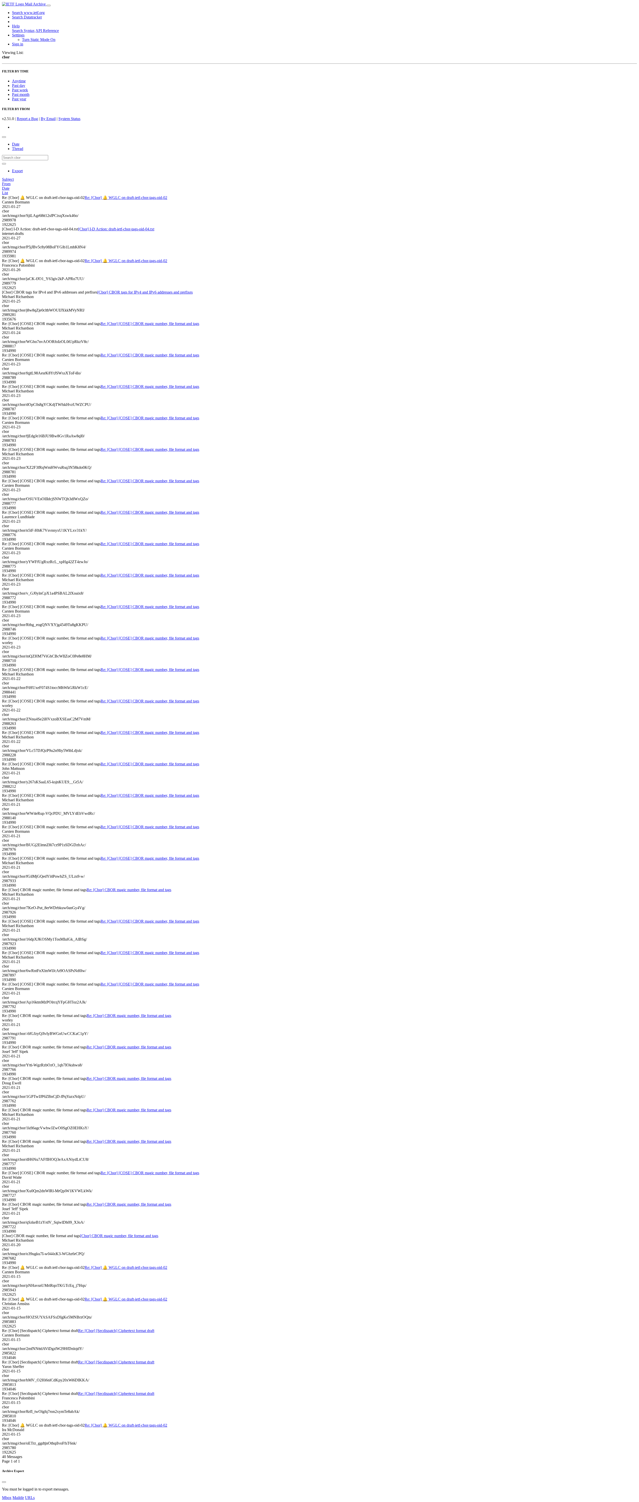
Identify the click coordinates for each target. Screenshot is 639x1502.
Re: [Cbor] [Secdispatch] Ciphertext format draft (116, 1331)
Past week (20, 90)
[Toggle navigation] (49, 5)
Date (15, 144)
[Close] (4, 1482)
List (5, 193)
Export (17, 171)
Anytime (19, 81)
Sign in (17, 44)
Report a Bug (27, 119)
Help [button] (16, 26)
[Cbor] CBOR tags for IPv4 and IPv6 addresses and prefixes (145, 292)
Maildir (18, 1498)
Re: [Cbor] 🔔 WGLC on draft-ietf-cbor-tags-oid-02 (126, 197)
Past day (18, 85)
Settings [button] (18, 35)
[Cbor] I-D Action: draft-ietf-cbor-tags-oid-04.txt (116, 229)
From (6, 184)
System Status (69, 119)
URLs (30, 1498)
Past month (20, 94)
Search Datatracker (27, 17)
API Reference (47, 30)
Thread (17, 149)
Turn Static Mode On (38, 39)
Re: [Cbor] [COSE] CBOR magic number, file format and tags (150, 324)
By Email (48, 119)
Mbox (6, 1498)
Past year (19, 99)
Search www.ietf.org (28, 12)
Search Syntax (23, 30)
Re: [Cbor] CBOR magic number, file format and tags (129, 890)
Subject (8, 179)
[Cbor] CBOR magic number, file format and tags (119, 1236)
